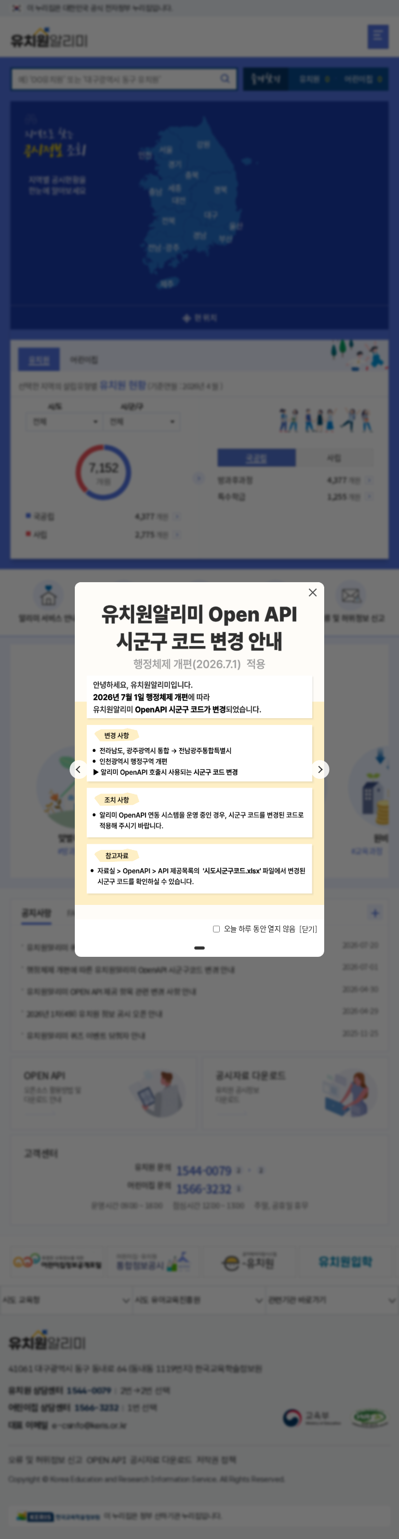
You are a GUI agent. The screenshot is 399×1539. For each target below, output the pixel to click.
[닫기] (313, 592)
